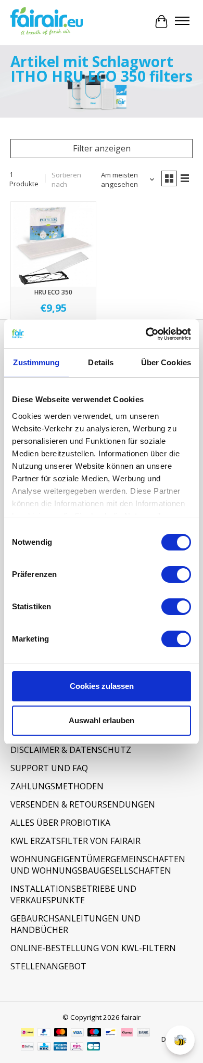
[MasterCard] (61, 1033)
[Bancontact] (110, 1033)
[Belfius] (27, 1047)
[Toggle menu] (182, 21)
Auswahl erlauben (101, 720)
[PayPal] (44, 1033)
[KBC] (43, 1047)
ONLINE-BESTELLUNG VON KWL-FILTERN (93, 948)
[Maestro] (94, 1033)
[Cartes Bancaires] (93, 1047)
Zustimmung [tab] (36, 362)
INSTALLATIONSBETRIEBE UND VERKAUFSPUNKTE (73, 894)
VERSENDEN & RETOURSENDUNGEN (82, 804)
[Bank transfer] (143, 1033)
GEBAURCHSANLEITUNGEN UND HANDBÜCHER (75, 924)
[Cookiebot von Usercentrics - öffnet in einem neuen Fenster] (146, 334)
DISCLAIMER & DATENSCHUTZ (70, 749)
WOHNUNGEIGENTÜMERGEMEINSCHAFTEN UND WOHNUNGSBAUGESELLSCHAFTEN (97, 864)
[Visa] (77, 1033)
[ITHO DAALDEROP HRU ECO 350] (53, 244)
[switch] (176, 574)
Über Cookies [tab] (166, 362)
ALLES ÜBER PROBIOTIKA (60, 822)
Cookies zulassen (102, 686)
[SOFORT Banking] (127, 1033)
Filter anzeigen (102, 148)
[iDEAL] (27, 1033)
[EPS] (76, 1047)
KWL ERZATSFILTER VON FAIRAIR (75, 841)
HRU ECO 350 (53, 292)
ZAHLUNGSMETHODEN (57, 786)
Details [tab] (100, 362)
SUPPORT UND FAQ (49, 768)
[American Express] (60, 1047)
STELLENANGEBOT (48, 966)
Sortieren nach (66, 179)
